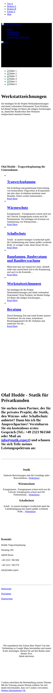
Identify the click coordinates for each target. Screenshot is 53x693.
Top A (10, 3)
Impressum (6, 588)
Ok (24, 690)
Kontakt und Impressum (18, 37)
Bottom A (11, 6)
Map (9, 14)
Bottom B (11, 9)
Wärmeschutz (17, 207)
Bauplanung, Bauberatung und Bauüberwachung (27, 258)
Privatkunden (13, 34)
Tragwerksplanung (21, 182)
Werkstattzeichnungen (24, 283)
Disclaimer (6, 593)
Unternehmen (13, 32)
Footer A (11, 11)
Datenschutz (7, 598)
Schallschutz (16, 233)
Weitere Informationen (11, 690)
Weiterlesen (34, 478)
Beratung (14, 309)
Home (10, 29)
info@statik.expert (15, 440)
